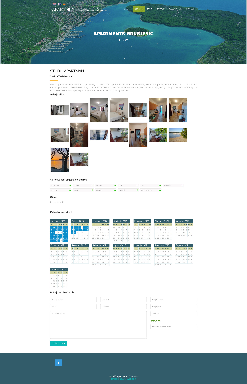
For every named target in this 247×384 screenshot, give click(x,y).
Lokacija (161, 9)
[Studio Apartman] (59, 109)
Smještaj (139, 9)
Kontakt (190, 9)
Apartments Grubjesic (77, 9)
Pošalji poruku (59, 343)
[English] (59, 3)
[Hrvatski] (54, 3)
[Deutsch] (64, 3)
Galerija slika (175, 9)
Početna (127, 9)
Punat (150, 9)
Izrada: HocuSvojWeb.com (123, 378)
